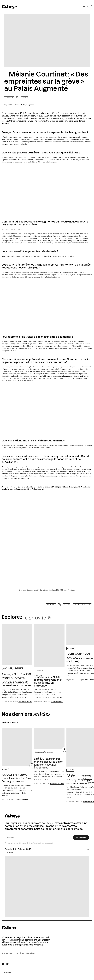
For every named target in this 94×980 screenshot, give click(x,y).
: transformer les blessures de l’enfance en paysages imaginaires (49, 762)
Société (5, 769)
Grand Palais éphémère (20, 116)
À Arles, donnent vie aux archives (17, 679)
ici (43, 489)
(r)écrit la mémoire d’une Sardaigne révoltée (16, 778)
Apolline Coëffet (57, 701)
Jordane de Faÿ (23, 799)
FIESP (76, 139)
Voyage (70, 770)
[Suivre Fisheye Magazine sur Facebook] (3, 964)
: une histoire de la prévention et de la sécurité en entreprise (48, 680)
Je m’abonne (81, 837)
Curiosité (9, 98)
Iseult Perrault (81, 137)
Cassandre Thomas (25, 701)
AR (17, 98)
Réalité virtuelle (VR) (82, 605)
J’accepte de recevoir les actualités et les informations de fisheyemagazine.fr (30, 843)
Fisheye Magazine (27, 105)
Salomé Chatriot (68, 137)
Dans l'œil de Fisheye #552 (18, 849)
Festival (24, 98)
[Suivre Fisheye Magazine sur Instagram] (7, 964)
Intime (50, 752)
